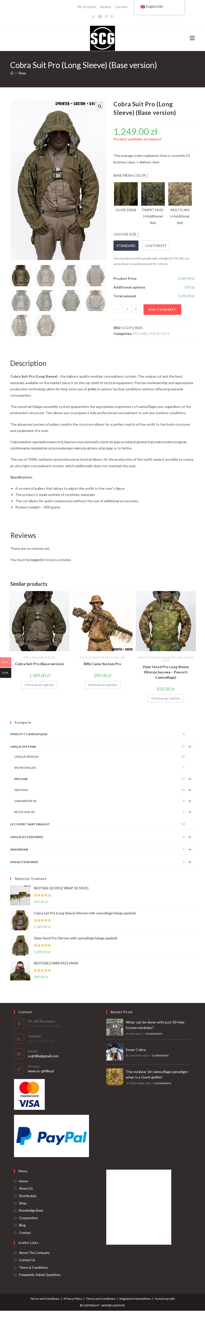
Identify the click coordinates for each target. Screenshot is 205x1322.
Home (23, 1181)
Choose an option (39, 685)
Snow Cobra (136, 1049)
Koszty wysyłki (165, 1298)
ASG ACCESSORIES (24, 862)
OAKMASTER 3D (25, 801)
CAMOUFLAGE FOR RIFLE (96, 657)
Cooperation (28, 1218)
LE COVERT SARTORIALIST (30, 824)
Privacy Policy (73, 1298)
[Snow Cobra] (114, 1052)
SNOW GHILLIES (25, 767)
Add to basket (162, 309)
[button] (100, 106)
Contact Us (27, 1260)
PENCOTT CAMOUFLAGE (154, 657)
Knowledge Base (31, 1210)
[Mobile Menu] (192, 38)
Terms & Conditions (33, 1267)
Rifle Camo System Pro (102, 664)
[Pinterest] (106, 17)
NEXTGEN (21, 790)
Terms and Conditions (45, 1298)
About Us (26, 1188)
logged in (37, 560)
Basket (105, 7)
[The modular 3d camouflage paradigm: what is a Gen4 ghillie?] (114, 1076)
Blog (22, 1225)
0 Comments (153, 1033)
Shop (22, 73)
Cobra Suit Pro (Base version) (39, 664)
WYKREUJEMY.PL (113, 1305)
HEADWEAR (19, 849)
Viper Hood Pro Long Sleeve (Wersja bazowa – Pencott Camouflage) (165, 672)
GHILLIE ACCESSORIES (26, 837)
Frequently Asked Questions (39, 1275)
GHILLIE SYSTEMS (23, 746)
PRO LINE (140, 334)
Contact (121, 7)
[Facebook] (100, 17)
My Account (87, 7)
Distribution (27, 1196)
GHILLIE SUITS (159, 334)
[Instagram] (112, 17)
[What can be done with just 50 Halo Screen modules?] (114, 1027)
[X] (93, 17)
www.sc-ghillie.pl (41, 1071)
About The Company (34, 1253)
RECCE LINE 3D (24, 812)
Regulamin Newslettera (135, 1298)
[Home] (12, 73)
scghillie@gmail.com (43, 1056)
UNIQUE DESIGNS (26, 756)
